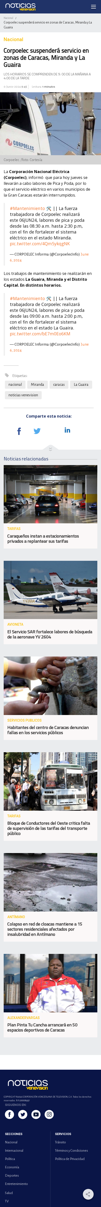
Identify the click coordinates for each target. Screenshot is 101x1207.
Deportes (12, 1175)
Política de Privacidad (70, 1159)
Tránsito (60, 1142)
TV (7, 1201)
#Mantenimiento (27, 208)
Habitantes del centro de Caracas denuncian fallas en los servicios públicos (48, 730)
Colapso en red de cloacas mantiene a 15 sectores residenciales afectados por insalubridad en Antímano (44, 929)
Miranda (37, 385)
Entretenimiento (16, 1184)
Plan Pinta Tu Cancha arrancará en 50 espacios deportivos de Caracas (42, 1027)
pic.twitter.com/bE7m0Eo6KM (40, 334)
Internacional (14, 1150)
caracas (59, 385)
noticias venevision (23, 395)
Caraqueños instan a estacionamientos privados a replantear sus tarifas (43, 538)
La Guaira (81, 385)
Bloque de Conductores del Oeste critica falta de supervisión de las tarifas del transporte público (48, 828)
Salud (9, 1193)
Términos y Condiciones (71, 1150)
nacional (15, 385)
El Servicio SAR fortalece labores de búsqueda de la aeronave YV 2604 (49, 634)
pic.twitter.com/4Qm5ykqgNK (40, 243)
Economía (12, 1167)
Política (10, 1159)
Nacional (8, 17)
